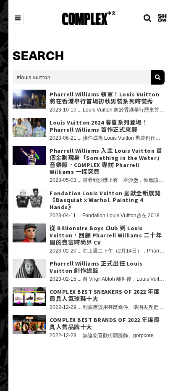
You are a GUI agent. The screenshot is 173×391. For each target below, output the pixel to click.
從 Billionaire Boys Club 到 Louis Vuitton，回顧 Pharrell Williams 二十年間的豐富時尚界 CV (106, 235)
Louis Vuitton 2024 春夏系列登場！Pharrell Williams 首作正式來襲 (99, 126)
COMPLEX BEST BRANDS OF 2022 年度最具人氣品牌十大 (105, 324)
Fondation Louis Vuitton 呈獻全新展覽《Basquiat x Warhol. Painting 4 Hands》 (105, 200)
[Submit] (158, 77)
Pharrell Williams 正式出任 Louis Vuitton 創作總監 (96, 267)
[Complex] (88, 18)
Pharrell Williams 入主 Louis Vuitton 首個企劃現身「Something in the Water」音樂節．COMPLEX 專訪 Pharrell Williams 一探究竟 (106, 161)
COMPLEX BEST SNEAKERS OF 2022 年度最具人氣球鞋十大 (105, 295)
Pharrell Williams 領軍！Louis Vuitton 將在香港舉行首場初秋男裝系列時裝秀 (104, 98)
